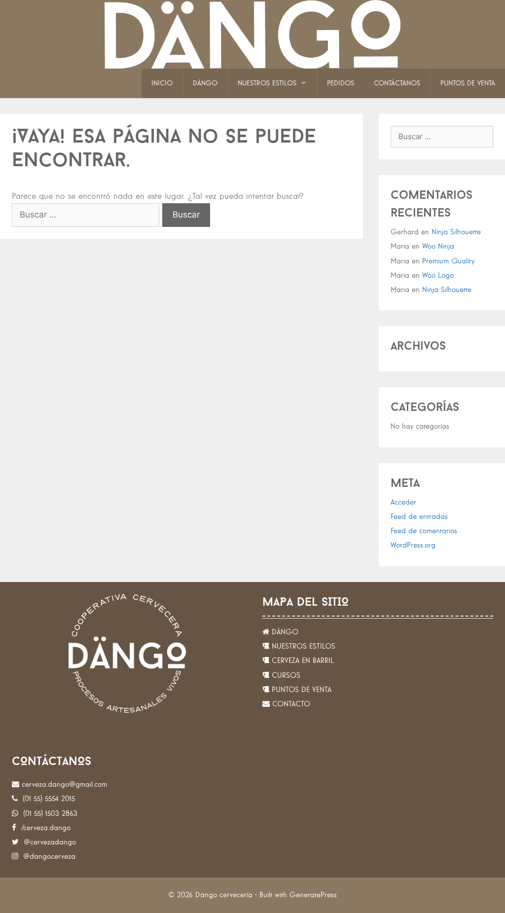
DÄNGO (283, 632)
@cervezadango (47, 842)
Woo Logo (438, 275)
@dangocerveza (46, 856)
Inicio (162, 83)
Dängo (205, 83)
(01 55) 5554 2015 (46, 799)
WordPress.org (413, 545)
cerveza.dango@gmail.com (63, 784)
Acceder (403, 502)
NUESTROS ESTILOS (302, 646)
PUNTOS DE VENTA (300, 690)
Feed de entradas (419, 516)
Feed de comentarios (424, 531)
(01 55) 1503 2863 (47, 813)
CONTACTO (290, 704)
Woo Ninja (438, 246)
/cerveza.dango (43, 828)
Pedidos (340, 83)
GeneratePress (313, 895)
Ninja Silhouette (456, 232)
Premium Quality (448, 261)
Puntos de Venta (467, 83)
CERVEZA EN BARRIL (301, 660)
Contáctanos (397, 83)
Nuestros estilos (267, 83)
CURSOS (284, 675)
